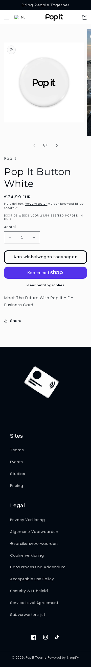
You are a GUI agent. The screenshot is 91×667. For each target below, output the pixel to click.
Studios (17, 473)
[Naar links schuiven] (34, 145)
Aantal (10, 227)
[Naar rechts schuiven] (56, 145)
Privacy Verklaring (27, 519)
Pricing (16, 485)
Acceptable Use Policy (32, 579)
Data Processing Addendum (38, 567)
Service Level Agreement (34, 602)
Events (16, 461)
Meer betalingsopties (45, 285)
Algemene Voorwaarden (34, 531)
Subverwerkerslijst (27, 614)
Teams (17, 450)
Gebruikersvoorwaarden (34, 543)
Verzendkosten (36, 204)
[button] (6, 17)
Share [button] (15, 320)
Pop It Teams (36, 658)
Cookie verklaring (27, 555)
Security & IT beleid (29, 590)
